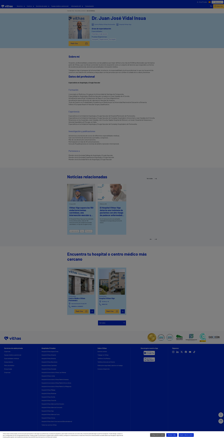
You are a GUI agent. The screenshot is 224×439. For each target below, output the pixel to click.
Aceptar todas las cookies (186, 435)
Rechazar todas (172, 435)
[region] (112, 435)
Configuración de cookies (157, 435)
